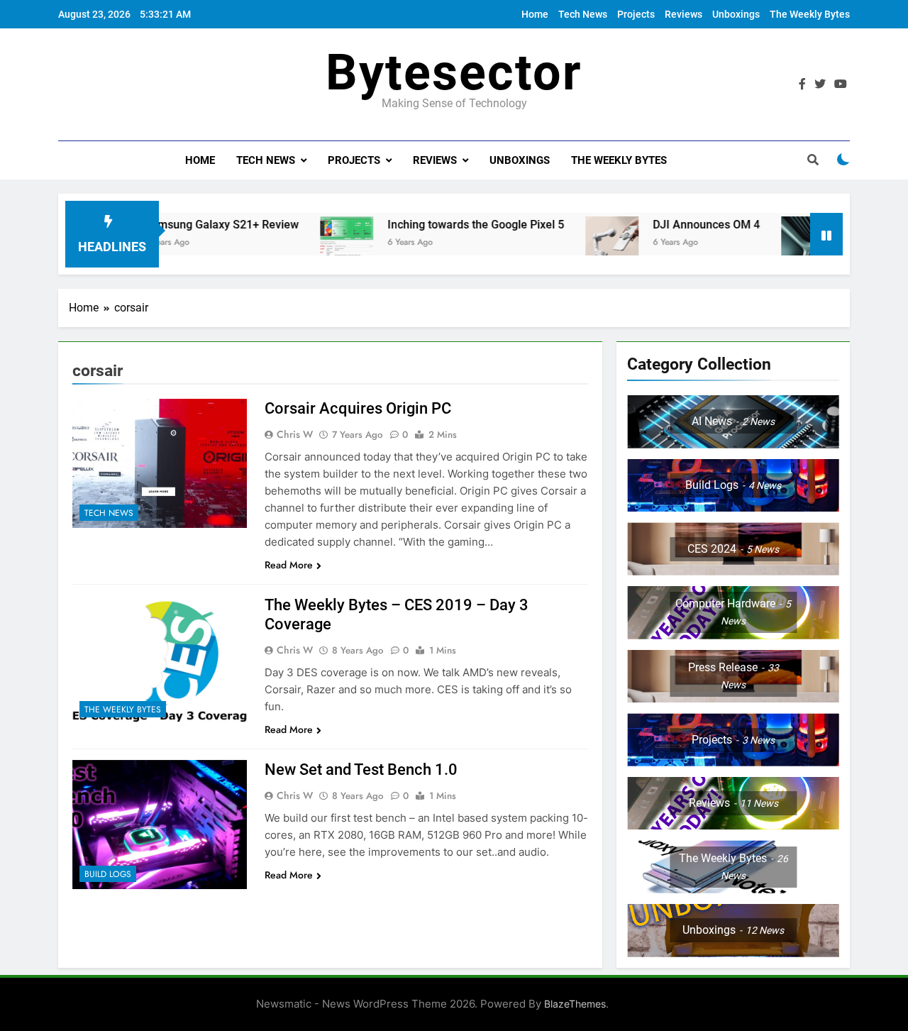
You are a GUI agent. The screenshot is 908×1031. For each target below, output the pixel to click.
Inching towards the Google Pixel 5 (448, 224)
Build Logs (107, 874)
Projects (636, 14)
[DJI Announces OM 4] (584, 243)
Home (534, 14)
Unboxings (736, 14)
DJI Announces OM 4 (678, 224)
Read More (289, 565)
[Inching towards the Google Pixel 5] (318, 243)
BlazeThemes (575, 1004)
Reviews (683, 14)
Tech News (582, 14)
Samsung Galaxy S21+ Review (193, 224)
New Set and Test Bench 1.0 (361, 769)
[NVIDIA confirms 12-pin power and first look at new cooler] (780, 243)
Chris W (295, 434)
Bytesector (454, 72)
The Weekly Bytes (810, 14)
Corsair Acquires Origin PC (358, 408)
